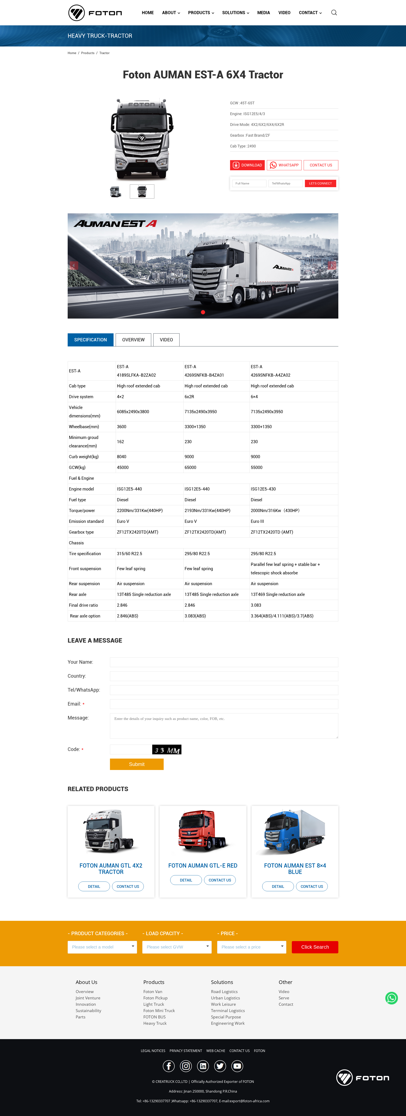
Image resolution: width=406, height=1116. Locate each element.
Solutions (233, 12)
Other (285, 981)
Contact (308, 12)
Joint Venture (88, 998)
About (169, 12)
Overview (85, 991)
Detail (94, 886)
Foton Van (152, 991)
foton (259, 1050)
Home (148, 12)
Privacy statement (186, 1050)
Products (199, 12)
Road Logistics (224, 991)
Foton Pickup (155, 998)
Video (284, 12)
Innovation (86, 1004)
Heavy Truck (155, 1023)
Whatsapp (289, 165)
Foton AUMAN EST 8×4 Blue (295, 868)
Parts (80, 1017)
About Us (86, 981)
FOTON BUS (154, 1017)
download (251, 165)
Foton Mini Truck (159, 1010)
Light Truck (153, 1004)
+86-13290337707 (156, 1101)
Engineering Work (228, 1023)
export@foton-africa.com (250, 1101)
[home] (95, 12)
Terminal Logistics (228, 1010)
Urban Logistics (225, 998)
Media (263, 12)
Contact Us (128, 886)
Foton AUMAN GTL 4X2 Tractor (111, 868)
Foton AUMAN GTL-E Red (202, 865)
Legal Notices (153, 1050)
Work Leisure (223, 1004)
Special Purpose (226, 1017)
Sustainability (88, 1010)
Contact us (321, 165)
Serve (284, 998)
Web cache (215, 1050)
